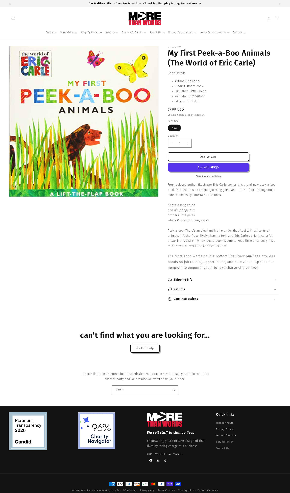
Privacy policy (147, 490)
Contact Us (222, 448)
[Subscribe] (174, 389)
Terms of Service (226, 435)
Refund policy (129, 490)
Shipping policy (186, 490)
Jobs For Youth (225, 422)
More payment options (208, 176)
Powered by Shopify (109, 490)
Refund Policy (224, 441)
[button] (13, 18)
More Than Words (90, 490)
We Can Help (145, 348)
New (174, 127)
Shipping (173, 115)
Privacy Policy (224, 429)
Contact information (208, 490)
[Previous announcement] (10, 3)
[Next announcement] (280, 3)
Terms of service (166, 490)
